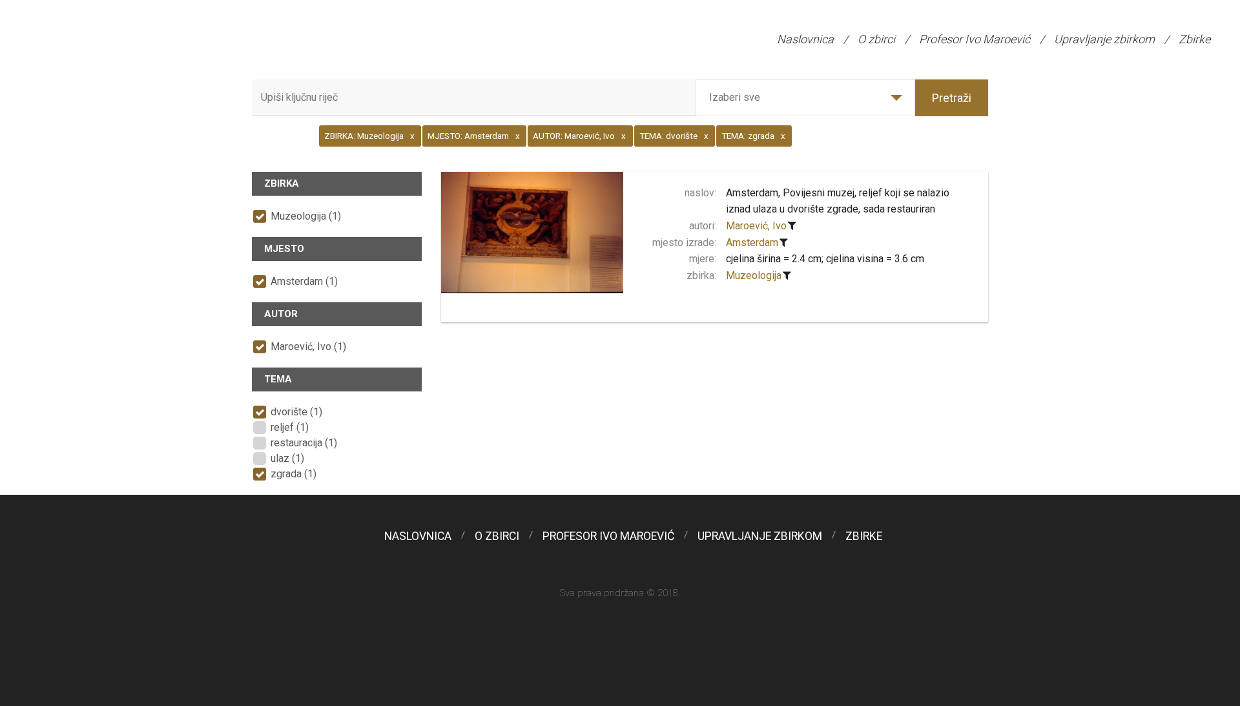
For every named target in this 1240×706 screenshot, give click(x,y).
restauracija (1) (304, 443)
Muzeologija (753, 275)
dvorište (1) (296, 412)
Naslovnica (805, 39)
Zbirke (1194, 39)
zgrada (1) (293, 474)
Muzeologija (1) (306, 216)
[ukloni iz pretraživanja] (792, 226)
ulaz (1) (287, 458)
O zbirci (876, 39)
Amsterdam (752, 242)
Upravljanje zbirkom (1104, 39)
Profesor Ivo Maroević (974, 39)
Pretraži (951, 98)
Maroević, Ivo (756, 226)
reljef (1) (290, 427)
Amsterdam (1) (304, 281)
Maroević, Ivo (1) (308, 346)
